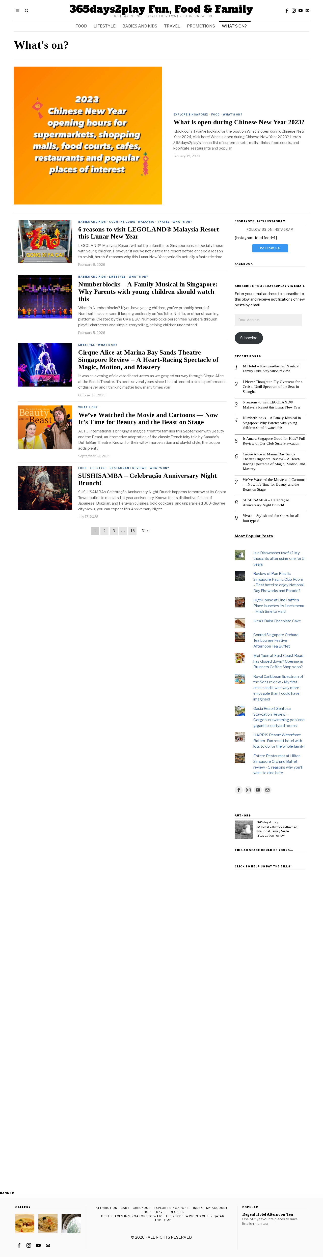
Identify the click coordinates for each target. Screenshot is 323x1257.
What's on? (232, 114)
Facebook (244, 263)
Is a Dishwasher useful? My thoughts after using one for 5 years (279, 559)
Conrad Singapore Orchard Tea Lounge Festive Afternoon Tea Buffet (276, 641)
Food (215, 114)
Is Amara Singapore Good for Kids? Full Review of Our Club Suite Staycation (274, 441)
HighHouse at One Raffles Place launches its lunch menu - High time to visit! (278, 606)
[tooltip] (287, 11)
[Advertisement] (270, 947)
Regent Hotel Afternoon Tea (267, 1214)
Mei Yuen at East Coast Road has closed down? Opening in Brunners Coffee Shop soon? (278, 661)
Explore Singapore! (190, 114)
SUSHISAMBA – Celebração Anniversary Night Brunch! (147, 479)
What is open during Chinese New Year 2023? (239, 122)
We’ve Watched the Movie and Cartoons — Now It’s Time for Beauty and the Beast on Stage (148, 419)
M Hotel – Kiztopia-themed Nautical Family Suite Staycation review (271, 368)
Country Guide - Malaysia (131, 221)
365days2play (267, 822)
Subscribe (248, 338)
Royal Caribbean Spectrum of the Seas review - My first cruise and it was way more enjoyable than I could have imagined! (278, 687)
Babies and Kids (92, 221)
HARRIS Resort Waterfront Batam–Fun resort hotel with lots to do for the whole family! (279, 741)
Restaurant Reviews (128, 468)
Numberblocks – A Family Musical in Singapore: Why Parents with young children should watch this (148, 291)
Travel (163, 221)
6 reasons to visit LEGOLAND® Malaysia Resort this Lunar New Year (148, 233)
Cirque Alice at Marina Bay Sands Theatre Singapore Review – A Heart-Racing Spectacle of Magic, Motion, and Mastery (148, 359)
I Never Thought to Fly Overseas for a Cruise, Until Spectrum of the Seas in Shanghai (273, 387)
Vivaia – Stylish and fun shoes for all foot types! (271, 518)
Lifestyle (117, 276)
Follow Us (270, 248)
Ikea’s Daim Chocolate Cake (277, 621)
